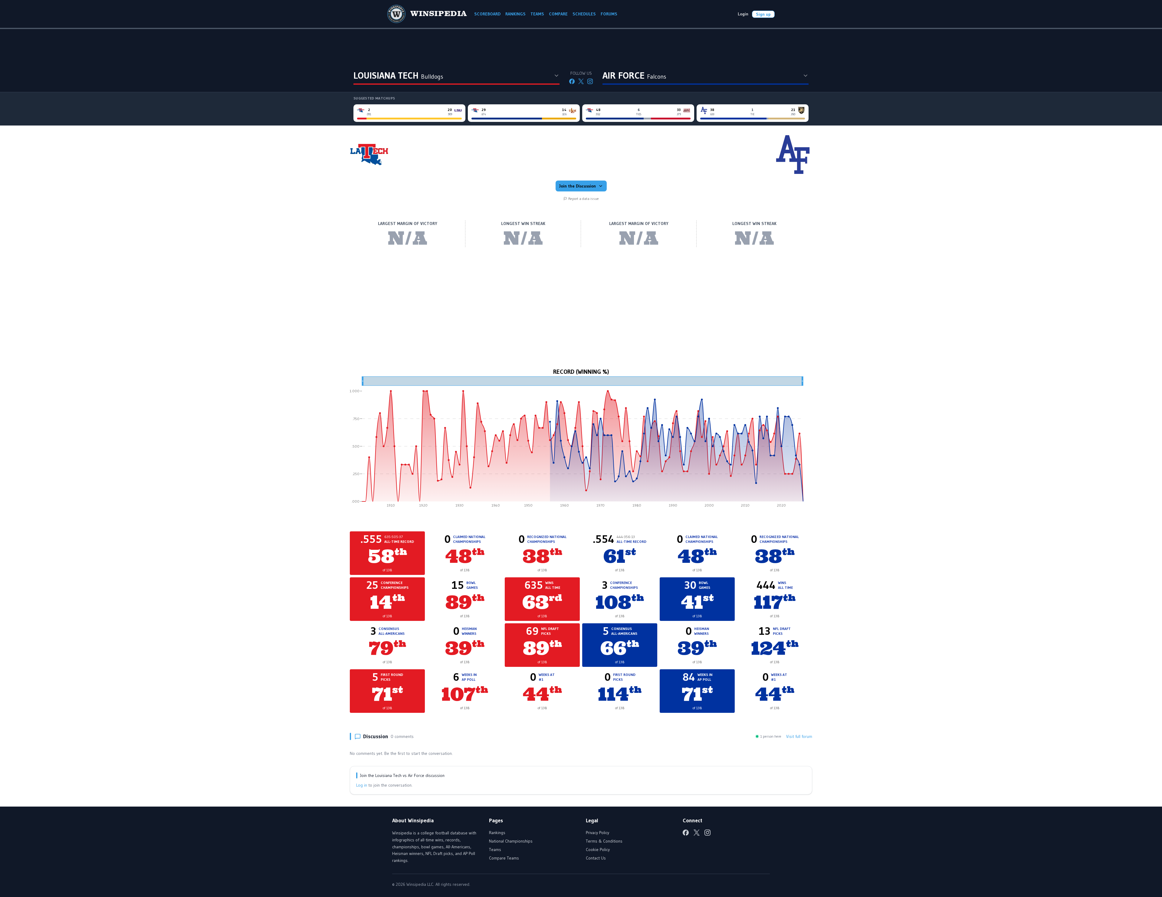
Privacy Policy (597, 832)
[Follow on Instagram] (590, 81)
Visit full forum (799, 736)
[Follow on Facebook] (572, 81)
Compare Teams (504, 858)
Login (743, 14)
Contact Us (596, 858)
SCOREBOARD (487, 14)
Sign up (763, 14)
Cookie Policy (598, 849)
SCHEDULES (584, 14)
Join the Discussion (577, 186)
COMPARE (558, 14)
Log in (361, 785)
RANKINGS (515, 14)
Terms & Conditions (604, 841)
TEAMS (537, 14)
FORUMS (609, 14)
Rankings (497, 832)
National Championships (511, 841)
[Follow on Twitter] (581, 81)
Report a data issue (583, 198)
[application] (581, 444)
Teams (495, 849)
